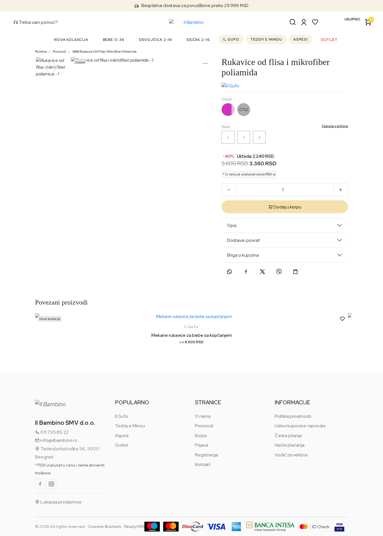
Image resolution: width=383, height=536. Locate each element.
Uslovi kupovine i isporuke (300, 426)
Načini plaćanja (289, 445)
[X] (262, 271)
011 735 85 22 (54, 432)
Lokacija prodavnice (61, 502)
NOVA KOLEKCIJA (71, 39)
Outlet (121, 445)
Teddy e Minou (130, 426)
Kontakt (203, 464)
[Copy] (295, 271)
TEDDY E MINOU (266, 39)
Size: (285, 126)
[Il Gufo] (230, 84)
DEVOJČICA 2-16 (155, 39)
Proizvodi (59, 52)
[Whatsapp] (229, 271)
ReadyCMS (134, 526)
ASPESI (300, 39)
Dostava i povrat (243, 240)
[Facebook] (246, 271)
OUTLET (329, 39)
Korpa (201, 435)
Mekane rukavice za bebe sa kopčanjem (191, 335)
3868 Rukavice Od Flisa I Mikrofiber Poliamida (104, 52)
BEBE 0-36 (113, 39)
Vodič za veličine (291, 455)
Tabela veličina (335, 126)
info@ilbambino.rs (58, 440)
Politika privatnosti (293, 416)
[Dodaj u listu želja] (342, 319)
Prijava (201, 445)
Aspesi (121, 435)
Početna (41, 52)
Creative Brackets (104, 526)
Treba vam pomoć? (38, 22)
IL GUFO (231, 39)
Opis (231, 225)
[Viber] (279, 271)
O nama (203, 416)
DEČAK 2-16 (198, 39)
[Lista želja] (315, 22)
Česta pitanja (288, 435)
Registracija (206, 455)
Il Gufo (191, 326)
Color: (227, 99)
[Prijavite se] (304, 22)
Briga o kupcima (243, 255)
